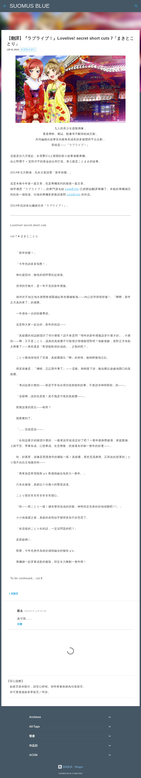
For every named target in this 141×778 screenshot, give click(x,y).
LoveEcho (72, 189)
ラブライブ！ (28, 49)
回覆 (19, 624)
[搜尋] (136, 6)
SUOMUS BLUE (30, 6)
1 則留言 (13, 593)
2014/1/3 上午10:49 (35, 611)
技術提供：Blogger (72, 766)
